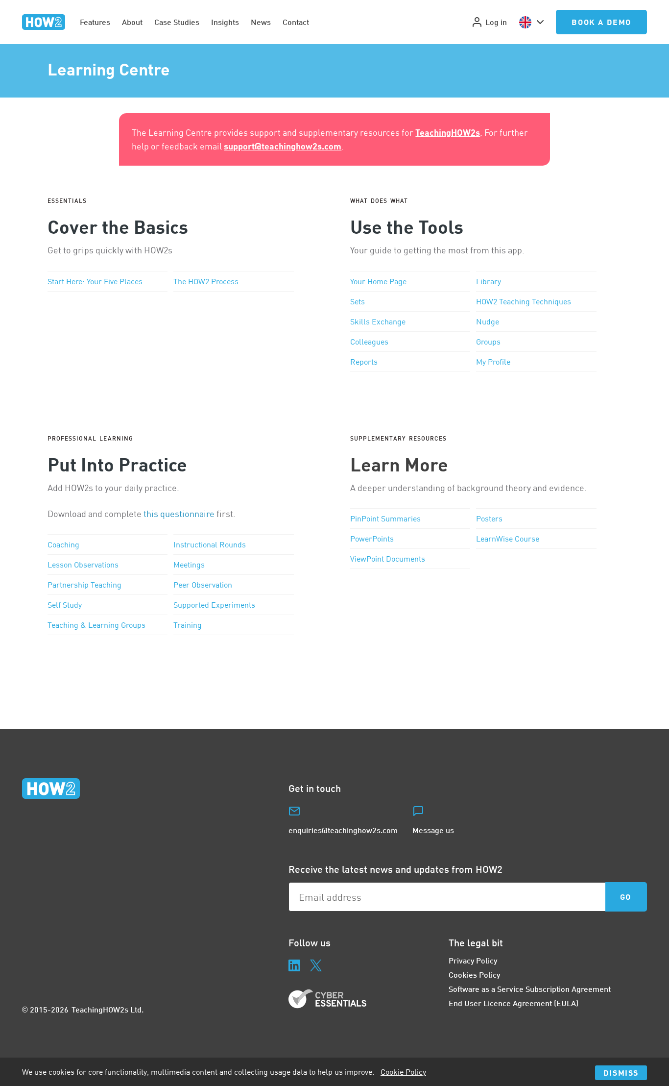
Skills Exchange (378, 321)
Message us (433, 830)
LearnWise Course (507, 538)
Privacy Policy (473, 960)
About (132, 21)
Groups (488, 341)
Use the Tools (406, 226)
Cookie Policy (403, 1072)
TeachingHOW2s (447, 132)
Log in (496, 21)
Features (95, 21)
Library (488, 281)
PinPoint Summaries (385, 518)
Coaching (63, 544)
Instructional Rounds (209, 544)
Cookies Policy (474, 974)
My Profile (493, 362)
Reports (364, 362)
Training (187, 625)
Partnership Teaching (84, 585)
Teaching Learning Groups (96, 625)
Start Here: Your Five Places (95, 281)
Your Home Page (378, 281)
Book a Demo (601, 21)
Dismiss (621, 1072)
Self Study (65, 605)
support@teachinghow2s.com (282, 146)
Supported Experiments (214, 605)
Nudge (487, 321)
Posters (489, 518)
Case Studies (176, 21)
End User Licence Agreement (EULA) (513, 1003)
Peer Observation (202, 585)
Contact (296, 21)
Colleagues (369, 341)
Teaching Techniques (523, 301)
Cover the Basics (118, 226)
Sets (357, 301)
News (261, 21)
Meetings (189, 564)
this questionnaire (179, 514)
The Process (206, 281)
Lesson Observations (83, 564)
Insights (225, 21)
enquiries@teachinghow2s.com (343, 830)
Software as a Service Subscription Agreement (530, 988)
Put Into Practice (117, 463)
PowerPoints (372, 538)
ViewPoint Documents (387, 559)
